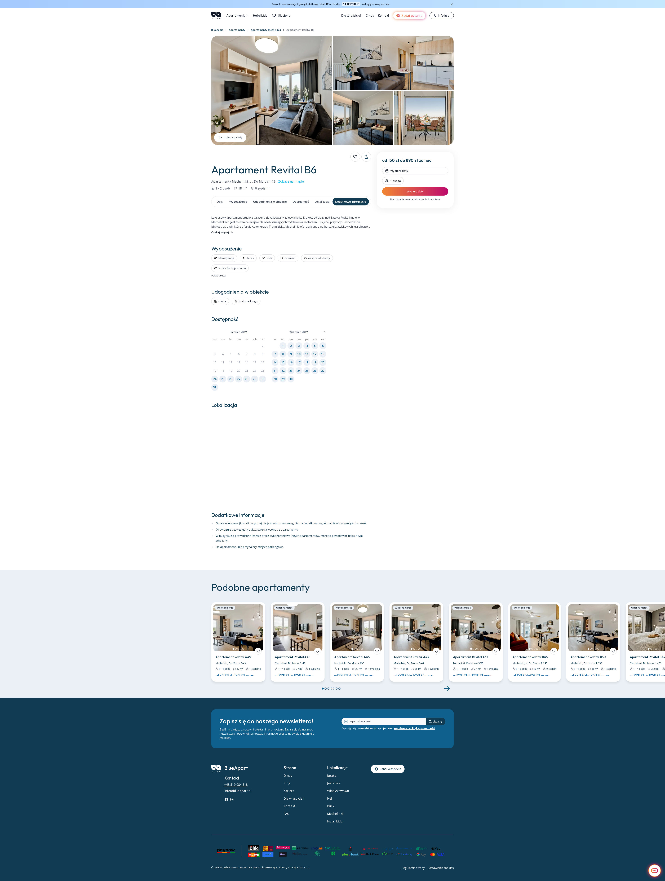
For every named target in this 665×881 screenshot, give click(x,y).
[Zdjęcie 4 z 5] (241, 649)
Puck (330, 806)
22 (254, 371)
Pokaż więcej (218, 275)
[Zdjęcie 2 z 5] (236, 649)
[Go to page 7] (339, 689)
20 (238, 371)
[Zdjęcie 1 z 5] (233, 649)
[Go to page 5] (334, 689)
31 (214, 387)
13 (238, 362)
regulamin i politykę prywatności (414, 728)
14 (246, 362)
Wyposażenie (238, 202)
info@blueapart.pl (237, 791)
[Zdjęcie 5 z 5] (243, 649)
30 (262, 379)
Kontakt (383, 15)
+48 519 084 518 (236, 784)
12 (230, 362)
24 (214, 379)
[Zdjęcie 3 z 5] (238, 649)
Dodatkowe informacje (350, 202)
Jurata (331, 775)
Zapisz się (435, 721)
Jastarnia (333, 783)
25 (222, 379)
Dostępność (301, 202)
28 (246, 379)
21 (246, 371)
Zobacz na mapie (291, 181)
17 (214, 371)
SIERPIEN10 (349, 4)
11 (222, 362)
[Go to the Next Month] (323, 332)
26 (230, 379)
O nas (370, 15)
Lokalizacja (322, 202)
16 (262, 362)
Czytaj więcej (220, 232)
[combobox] (393, 180)
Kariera (288, 791)
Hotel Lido (260, 15)
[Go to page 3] (328, 689)
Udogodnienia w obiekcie (270, 202)
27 (238, 379)
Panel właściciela (390, 769)
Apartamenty (235, 15)
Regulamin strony (413, 868)
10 (214, 362)
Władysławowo (338, 791)
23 (262, 371)
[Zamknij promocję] (452, 4)
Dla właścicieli (351, 15)
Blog (286, 783)
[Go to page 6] (337, 689)
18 (222, 371)
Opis (220, 202)
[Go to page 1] (323, 689)
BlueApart (217, 30)
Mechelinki (335, 814)
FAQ (286, 814)
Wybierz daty (415, 191)
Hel (329, 798)
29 (254, 379)
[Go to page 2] (326, 689)
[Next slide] (447, 688)
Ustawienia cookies (441, 868)
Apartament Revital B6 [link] (300, 30)
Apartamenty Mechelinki (266, 30)
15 (254, 362)
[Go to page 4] (331, 689)
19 (230, 371)
